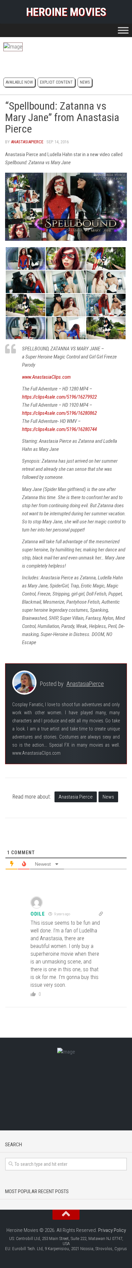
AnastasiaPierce (27, 141)
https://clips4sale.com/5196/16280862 (59, 413)
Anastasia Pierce (76, 797)
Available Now (19, 82)
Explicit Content (56, 82)
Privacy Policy (112, 1230)
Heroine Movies (66, 12)
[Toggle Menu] (123, 30)
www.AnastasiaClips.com (46, 377)
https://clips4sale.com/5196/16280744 (59, 429)
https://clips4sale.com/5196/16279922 (59, 397)
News (85, 82)
